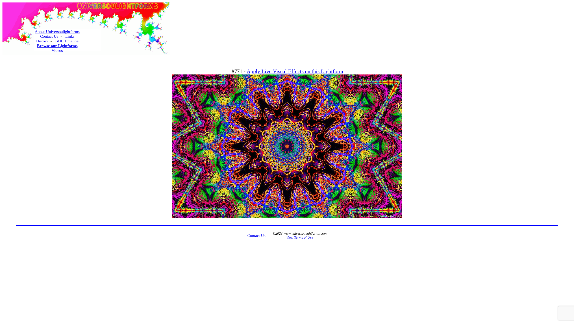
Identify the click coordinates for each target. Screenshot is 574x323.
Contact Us (49, 36)
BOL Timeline (66, 41)
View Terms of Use (299, 237)
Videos (57, 50)
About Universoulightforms (57, 31)
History (42, 41)
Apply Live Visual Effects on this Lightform (295, 71)
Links (69, 36)
